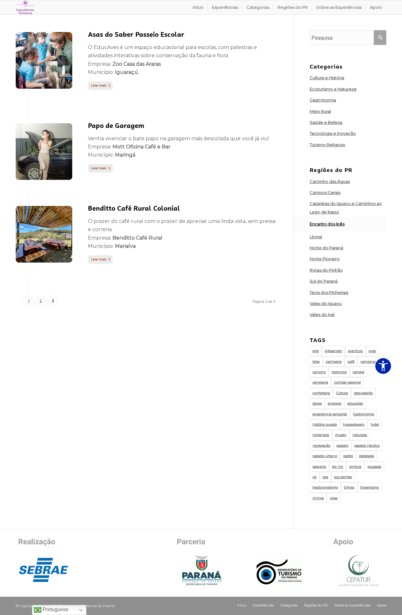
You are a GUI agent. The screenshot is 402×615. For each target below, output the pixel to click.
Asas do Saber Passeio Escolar (136, 34)
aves (372, 351)
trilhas (349, 487)
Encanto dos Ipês (327, 223)
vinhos (318, 498)
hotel (375, 424)
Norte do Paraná (326, 247)
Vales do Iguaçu (326, 303)
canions (319, 372)
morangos (320, 435)
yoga (334, 498)
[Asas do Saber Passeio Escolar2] (44, 60)
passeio (342, 445)
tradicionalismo (325, 487)
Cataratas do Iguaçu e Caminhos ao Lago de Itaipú (346, 207)
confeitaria (321, 393)
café (351, 361)
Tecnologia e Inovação (333, 133)
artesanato (333, 351)
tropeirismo (369, 487)
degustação (363, 393)
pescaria (319, 466)
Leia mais (98, 85)
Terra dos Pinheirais (329, 292)
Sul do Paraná (324, 281)
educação (355, 403)
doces (317, 403)
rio (314, 477)
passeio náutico (367, 445)
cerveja (358, 372)
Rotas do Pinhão (326, 270)
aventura (355, 351)
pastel (348, 456)
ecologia (334, 403)
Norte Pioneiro (325, 258)
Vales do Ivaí (322, 314)
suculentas (343, 477)
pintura (355, 466)
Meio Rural (320, 111)
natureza (359, 435)
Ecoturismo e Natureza (333, 88)
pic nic (337, 466)
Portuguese (54, 609)
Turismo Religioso (327, 144)
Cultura (342, 393)
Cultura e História (327, 77)
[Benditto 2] (44, 234)
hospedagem (354, 424)
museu (340, 435)
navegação (321, 445)
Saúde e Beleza (326, 122)
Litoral (316, 236)
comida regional (347, 382)
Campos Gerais (325, 192)
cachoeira (334, 361)
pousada (374, 466)
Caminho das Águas (330, 181)
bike (316, 361)
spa (325, 477)
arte (315, 351)
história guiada (324, 424)
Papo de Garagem (116, 125)
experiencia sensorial (329, 414)
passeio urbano (324, 456)
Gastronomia (323, 99)
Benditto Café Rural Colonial (134, 208)
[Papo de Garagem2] (44, 151)
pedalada (366, 456)
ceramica (339, 372)
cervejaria (320, 382)
